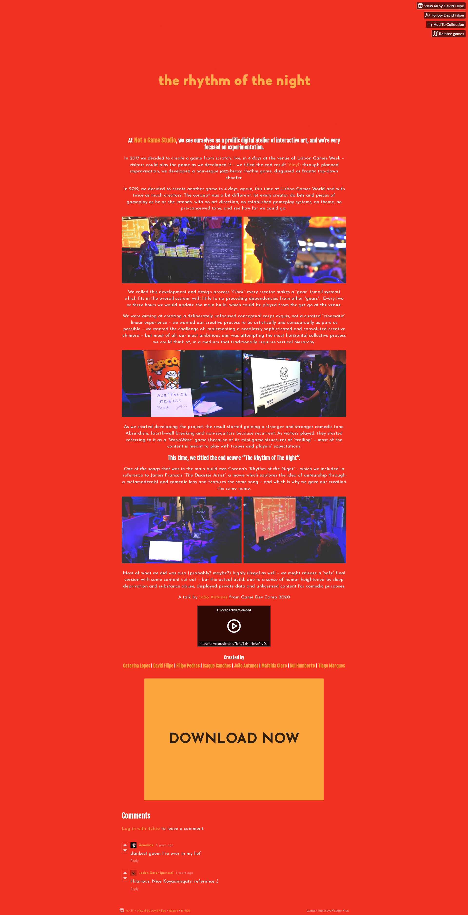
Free (346, 910)
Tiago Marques (331, 666)
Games (311, 910)
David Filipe (163, 666)
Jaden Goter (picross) (156, 873)
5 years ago (164, 845)
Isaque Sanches (217, 666)
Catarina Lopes (136, 666)
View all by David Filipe (151, 910)
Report (173, 910)
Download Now (234, 739)
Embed (185, 910)
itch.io (130, 910)
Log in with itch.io (141, 828)
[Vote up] (125, 845)
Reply (134, 861)
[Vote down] (125, 850)
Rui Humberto (302, 666)
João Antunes (213, 597)
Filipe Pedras (188, 666)
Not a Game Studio (155, 140)
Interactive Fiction (329, 910)
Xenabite (146, 845)
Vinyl (293, 165)
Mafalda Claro (274, 666)
